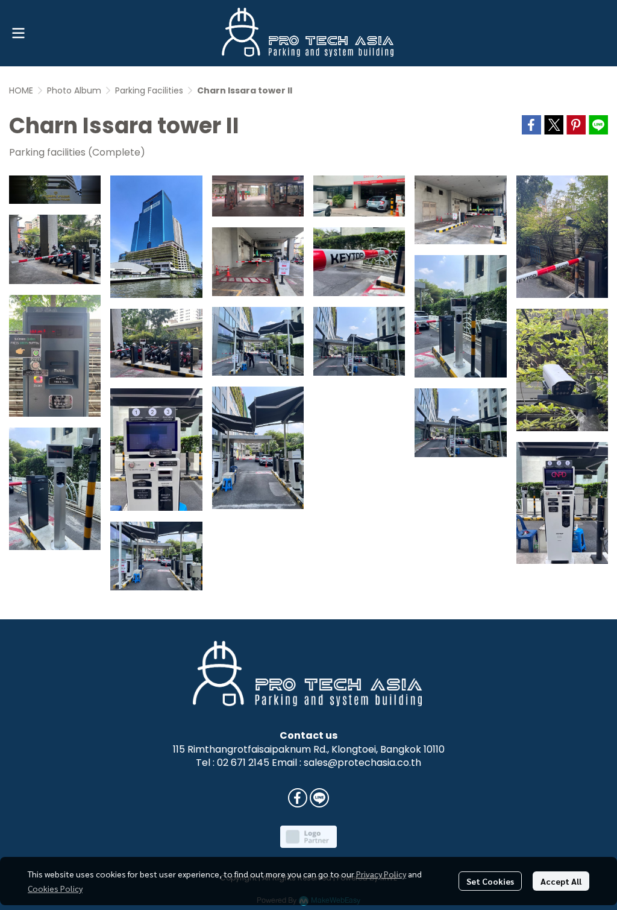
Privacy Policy (381, 873)
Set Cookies (490, 881)
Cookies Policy (55, 888)
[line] (319, 797)
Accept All (560, 881)
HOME (21, 90)
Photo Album (74, 90)
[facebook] (297, 797)
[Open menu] (18, 33)
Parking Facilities (149, 90)
